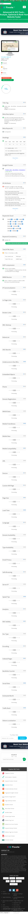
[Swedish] (19, 0)
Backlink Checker (9, 804)
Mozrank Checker (9, 840)
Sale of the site (16, 907)
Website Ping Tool (9, 820)
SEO (7, 881)
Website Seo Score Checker (11, 824)
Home (4, 891)
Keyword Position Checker (11, 781)
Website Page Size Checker (11, 832)
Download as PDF (8, 80)
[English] (0, 0)
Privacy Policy (6, 907)
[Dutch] (6, 0)
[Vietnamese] (22, 0)
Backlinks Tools (6, 893)
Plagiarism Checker (9, 773)
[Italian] (12, 0)
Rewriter (12, 881)
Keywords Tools (17, 902)
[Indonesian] (21, 0)
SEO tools (6, 878)
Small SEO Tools (13, 884)
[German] (9, 0)
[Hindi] (10, 0)
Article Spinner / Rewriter (11, 777)
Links (4, 905)
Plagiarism (12, 878)
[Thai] (23, 0)
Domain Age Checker (10, 816)
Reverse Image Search (10, 796)
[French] (8, 0)
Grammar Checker (20, 878)
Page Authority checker (10, 800)
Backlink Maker (8, 812)
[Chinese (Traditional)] (3, 0)
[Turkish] (25, 0)
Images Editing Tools (18, 900)
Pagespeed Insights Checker (11, 793)
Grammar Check (9, 785)
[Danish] (5, 0)
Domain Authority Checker (11, 789)
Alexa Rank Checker (9, 808)
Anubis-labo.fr (6, 57)
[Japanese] (13, 0)
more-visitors (16, 905)
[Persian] (26, 0)
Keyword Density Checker (11, 828)
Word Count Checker (10, 836)
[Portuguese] (15, 0)
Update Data (7, 78)
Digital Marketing (7, 897)
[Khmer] (0, 2)
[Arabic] (2, 0)
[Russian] (16, 0)
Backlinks (18, 881)
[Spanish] (18, 0)
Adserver (15, 891)
